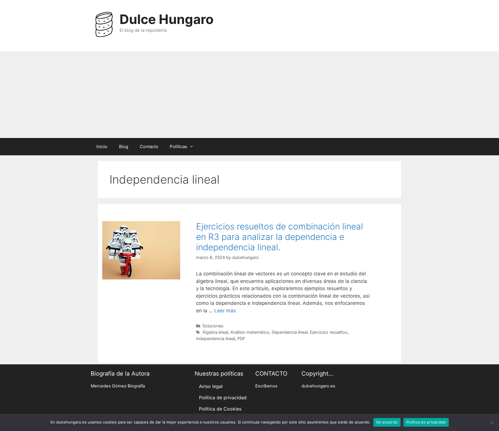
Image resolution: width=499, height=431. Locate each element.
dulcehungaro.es (318, 386)
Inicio (101, 146)
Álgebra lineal (215, 332)
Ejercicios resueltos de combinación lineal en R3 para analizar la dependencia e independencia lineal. (279, 236)
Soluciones (213, 325)
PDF (241, 338)
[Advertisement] (249, 94)
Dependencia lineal (290, 332)
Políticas (178, 146)
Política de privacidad (223, 397)
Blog (123, 146)
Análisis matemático (249, 332)
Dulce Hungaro (167, 19)
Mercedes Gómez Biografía (118, 386)
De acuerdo (387, 422)
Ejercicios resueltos (328, 332)
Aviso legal (211, 386)
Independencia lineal (215, 338)
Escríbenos (266, 386)
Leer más (225, 311)
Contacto (149, 146)
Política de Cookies (220, 409)
